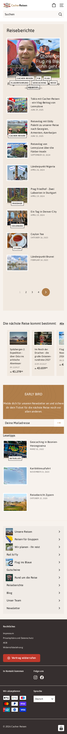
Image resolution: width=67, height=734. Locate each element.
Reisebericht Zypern (42, 494)
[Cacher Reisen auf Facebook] (42, 677)
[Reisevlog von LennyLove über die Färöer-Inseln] (17, 150)
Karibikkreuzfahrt (40, 468)
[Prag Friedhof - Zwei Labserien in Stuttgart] (17, 195)
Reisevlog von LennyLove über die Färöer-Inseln (42, 148)
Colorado (17, 226)
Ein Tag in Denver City (44, 211)
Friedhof (17, 203)
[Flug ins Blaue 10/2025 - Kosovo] (33, 58)
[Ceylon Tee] (17, 240)
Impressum (8, 633)
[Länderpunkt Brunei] (17, 263)
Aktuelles (15, 458)
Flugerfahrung (20, 83)
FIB (39, 78)
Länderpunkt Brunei (42, 256)
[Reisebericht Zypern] (15, 502)
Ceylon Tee (37, 234)
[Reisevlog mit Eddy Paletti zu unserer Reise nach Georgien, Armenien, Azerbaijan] (17, 127)
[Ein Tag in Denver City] (17, 218)
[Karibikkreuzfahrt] (15, 476)
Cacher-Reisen (25, 78)
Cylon (17, 248)
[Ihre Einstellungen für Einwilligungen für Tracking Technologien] (61, 728)
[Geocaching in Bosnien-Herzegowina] (15, 449)
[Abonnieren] (59, 423)
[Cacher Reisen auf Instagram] (35, 677)
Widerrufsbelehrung (13, 647)
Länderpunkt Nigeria (43, 166)
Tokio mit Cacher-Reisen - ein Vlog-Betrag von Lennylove (45, 102)
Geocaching (39, 83)
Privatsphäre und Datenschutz (18, 638)
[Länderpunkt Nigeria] (17, 173)
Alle (62, 323)
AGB (5, 643)
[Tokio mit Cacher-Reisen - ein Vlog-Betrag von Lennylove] (17, 105)
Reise (53, 83)
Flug (47, 78)
